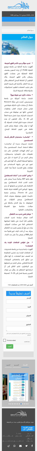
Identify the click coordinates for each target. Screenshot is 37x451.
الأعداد (25, 365)
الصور (8, 365)
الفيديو (16, 365)
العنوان (28, 316)
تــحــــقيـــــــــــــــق (19, 441)
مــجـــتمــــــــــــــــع (8, 441)
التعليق (28, 324)
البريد (29, 307)
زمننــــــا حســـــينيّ (18, 434)
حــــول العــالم (30, 30)
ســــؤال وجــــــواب (29, 439)
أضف (10, 346)
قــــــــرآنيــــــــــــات (8, 436)
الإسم (29, 298)
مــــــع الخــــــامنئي (29, 434)
